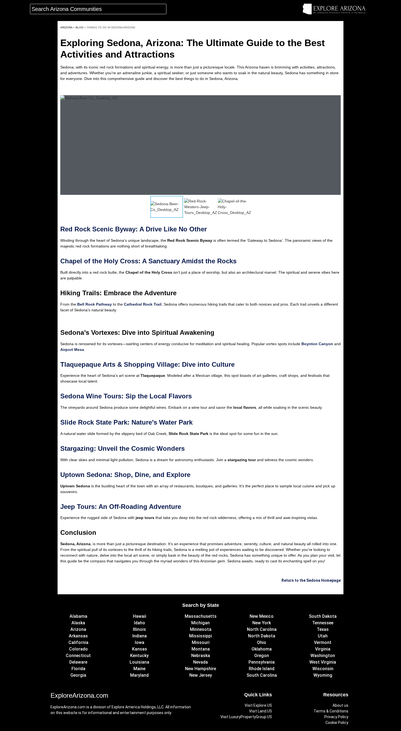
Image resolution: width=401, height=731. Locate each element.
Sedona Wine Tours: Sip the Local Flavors (126, 396)
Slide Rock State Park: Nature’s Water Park (126, 422)
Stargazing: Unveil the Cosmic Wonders (122, 448)
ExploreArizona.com (79, 695)
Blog (79, 27)
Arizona (66, 27)
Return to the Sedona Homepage (311, 580)
